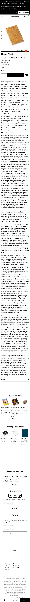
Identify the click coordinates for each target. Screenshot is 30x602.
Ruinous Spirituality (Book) (15, 441)
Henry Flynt (7, 54)
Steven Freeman (5, 407)
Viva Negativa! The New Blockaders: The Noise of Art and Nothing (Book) (15, 413)
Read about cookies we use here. (8, 9)
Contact (7, 569)
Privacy (7, 567)
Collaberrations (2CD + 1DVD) (24, 411)
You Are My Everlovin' (3, 441)
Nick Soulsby (14, 407)
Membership (16, 564)
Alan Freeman (4, 409)
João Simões (7, 60)
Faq (6, 565)
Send (15, 550)
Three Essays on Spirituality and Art (24, 442)
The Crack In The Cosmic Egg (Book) (5, 411)
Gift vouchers (16, 567)
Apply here (15, 484)
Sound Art (6, 64)
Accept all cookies (24, 12)
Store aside (16, 565)
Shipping (7, 564)
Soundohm (15, 16)
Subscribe (15, 508)
